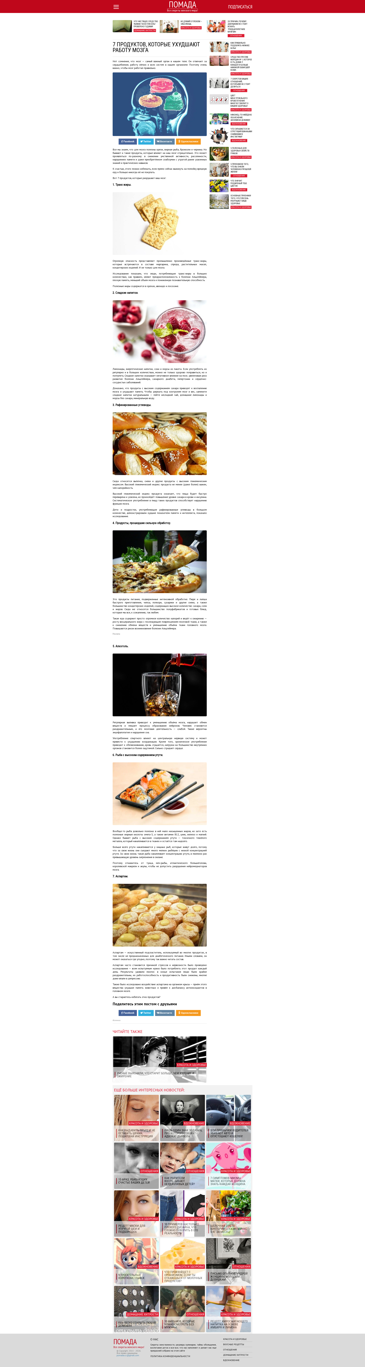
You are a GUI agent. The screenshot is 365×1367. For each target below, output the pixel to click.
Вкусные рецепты (233, 1344)
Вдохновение (231, 1360)
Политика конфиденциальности (170, 1356)
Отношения (230, 1349)
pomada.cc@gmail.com (128, 1355)
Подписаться (240, 7)
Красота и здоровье (235, 1339)
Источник (116, 1020)
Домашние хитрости (235, 1355)
